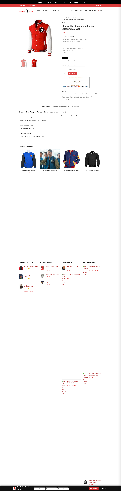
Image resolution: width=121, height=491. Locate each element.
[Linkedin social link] (70, 100)
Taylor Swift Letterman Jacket (51, 281)
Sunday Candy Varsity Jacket (76, 97)
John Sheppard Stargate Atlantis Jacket (94, 267)
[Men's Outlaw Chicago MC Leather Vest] (64, 325)
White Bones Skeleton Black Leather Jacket (95, 481)
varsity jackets (86, 97)
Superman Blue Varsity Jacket (28, 170)
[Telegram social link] (72, 100)
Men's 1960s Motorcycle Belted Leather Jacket (94, 374)
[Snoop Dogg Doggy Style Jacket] (21, 278)
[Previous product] (62, 22)
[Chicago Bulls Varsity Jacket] (21, 269)
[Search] (86, 10)
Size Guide (64, 58)
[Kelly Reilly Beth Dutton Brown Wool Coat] (21, 288)
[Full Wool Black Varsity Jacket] (92, 159)
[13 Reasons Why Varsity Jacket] (50, 159)
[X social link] (67, 100)
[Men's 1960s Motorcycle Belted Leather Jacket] (85, 425)
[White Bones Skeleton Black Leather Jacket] (85, 482)
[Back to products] (64, 22)
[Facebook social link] (65, 100)
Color (63, 60)
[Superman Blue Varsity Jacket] (29, 159)
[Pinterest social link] (68, 100)
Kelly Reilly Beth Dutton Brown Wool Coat (30, 285)
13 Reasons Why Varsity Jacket (50, 170)
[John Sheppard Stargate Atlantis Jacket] (85, 318)
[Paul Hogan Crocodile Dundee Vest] (64, 268)
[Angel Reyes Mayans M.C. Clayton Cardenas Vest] (64, 433)
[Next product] (66, 22)
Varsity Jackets (94, 93)
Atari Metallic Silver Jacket (52, 274)
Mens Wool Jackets (77, 17)
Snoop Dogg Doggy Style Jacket (30, 275)
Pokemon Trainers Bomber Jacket (71, 170)
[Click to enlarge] (21, 55)
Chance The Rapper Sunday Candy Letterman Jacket (75, 96)
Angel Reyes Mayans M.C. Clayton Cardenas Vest (73, 382)
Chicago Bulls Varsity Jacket (31, 266)
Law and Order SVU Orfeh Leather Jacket (52, 267)
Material (63, 65)
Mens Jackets (68, 17)
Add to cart (72, 73)
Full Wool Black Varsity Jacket (92, 170)
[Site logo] (26, 10)
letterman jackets (91, 96)
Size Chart (103, 488)
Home (63, 17)
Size (62, 69)
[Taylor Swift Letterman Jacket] (42, 283)
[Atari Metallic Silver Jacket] (42, 275)
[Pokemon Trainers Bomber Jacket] (71, 159)
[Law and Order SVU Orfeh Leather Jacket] (42, 268)
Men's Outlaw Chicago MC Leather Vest (73, 275)
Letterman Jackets (71, 93)
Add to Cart (93, 488)
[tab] (46, 106)
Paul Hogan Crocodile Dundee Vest (72, 267)
